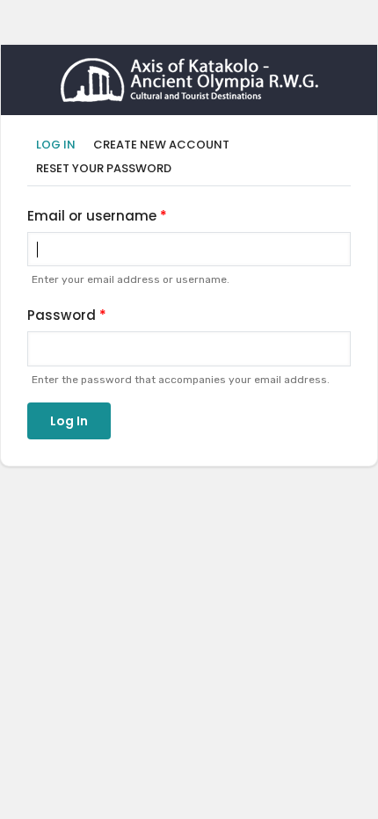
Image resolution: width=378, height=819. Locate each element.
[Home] (189, 69)
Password (61, 315)
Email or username (91, 216)
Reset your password (103, 168)
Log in (60, 145)
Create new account (161, 144)
